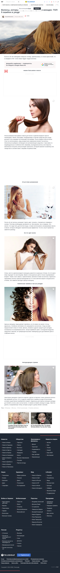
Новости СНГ (35, 483)
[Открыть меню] (2, 2)
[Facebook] (45, 2)
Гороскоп (49, 475)
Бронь (18, 504)
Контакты (44, 561)
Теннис (49, 447)
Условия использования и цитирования (12, 561)
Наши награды (36, 561)
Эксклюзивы (49, 5)
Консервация (20, 535)
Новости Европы (36, 475)
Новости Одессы (6, 450)
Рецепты (19, 530)
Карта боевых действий (6, 502)
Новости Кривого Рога (7, 458)
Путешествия (50, 483)
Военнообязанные (22, 509)
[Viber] (47, 1)
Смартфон (5, 485)
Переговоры (5, 508)
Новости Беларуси (37, 488)
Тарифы (34, 452)
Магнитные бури (51, 490)
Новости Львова (6, 452)
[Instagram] (56, 2)
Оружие (4, 510)
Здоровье (19, 472)
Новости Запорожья (7, 455)
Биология (4, 480)
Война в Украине (7, 498)
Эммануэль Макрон (37, 509)
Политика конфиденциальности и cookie (17, 559)
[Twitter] (54, 2)
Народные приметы (52, 505)
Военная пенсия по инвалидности (7, 541)
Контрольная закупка (37, 5)
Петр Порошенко (36, 517)
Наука (3, 472)
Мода (48, 480)
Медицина (20, 452)
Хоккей (49, 450)
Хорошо (37, 8)
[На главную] (30, 2)
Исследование (21, 485)
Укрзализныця (36, 457)
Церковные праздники (50, 502)
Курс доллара (35, 454)
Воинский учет (21, 512)
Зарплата (19, 442)
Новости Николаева (7, 466)
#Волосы (13, 408)
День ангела (50, 513)
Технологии (5, 475)
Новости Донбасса (7, 461)
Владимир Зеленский (38, 501)
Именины (49, 515)
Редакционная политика (37, 559)
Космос (4, 478)
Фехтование (50, 455)
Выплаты (19, 447)
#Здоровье (7, 408)
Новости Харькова (7, 445)
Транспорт (35, 446)
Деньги (34, 444)
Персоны (34, 498)
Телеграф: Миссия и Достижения (29, 563)
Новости (4, 439)
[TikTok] (58, 2)
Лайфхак (49, 488)
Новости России (36, 480)
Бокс (48, 445)
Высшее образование (23, 457)
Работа (19, 445)
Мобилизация (21, 498)
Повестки (19, 501)
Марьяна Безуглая (37, 522)
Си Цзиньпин (35, 506)
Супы (18, 538)
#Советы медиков (33, 408)
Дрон (3, 483)
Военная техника (7, 515)
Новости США (36, 478)
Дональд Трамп (36, 504)
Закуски (19, 546)
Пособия (19, 460)
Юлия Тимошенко (37, 519)
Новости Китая (36, 485)
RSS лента (44, 563)
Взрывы (4, 505)
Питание (19, 478)
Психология (20, 483)
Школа (19, 455)
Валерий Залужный (37, 512)
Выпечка (19, 533)
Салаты (19, 543)
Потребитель (50, 478)
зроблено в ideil (55, 567)
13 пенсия (5, 533)
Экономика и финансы (35, 440)
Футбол (49, 442)
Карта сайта (15, 563)
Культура (49, 485)
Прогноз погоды (21, 463)
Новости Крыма (6, 464)
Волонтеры (5, 513)
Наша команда (5, 563)
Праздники (49, 498)
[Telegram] (49, 2)
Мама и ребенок (21, 475)
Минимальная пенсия (8, 545)
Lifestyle (49, 472)
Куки (29, 8)
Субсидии (19, 450)
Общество (19, 439)
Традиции (49, 508)
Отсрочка (19, 506)
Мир (32, 472)
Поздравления (51, 493)
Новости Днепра (6, 447)
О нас (2, 559)
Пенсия (3, 530)
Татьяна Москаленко (9, 16)
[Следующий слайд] (58, 5)
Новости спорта (51, 439)
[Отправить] (18, 2)
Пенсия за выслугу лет (7, 548)
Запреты (49, 510)
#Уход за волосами (22, 408)
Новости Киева (6, 442)
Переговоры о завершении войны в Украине (15, 5)
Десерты (19, 540)
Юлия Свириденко (37, 524)
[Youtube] (51, 2)
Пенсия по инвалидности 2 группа (6, 537)
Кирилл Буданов (36, 514)
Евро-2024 (50, 452)
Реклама (27, 561)
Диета (18, 480)
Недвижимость (36, 449)
